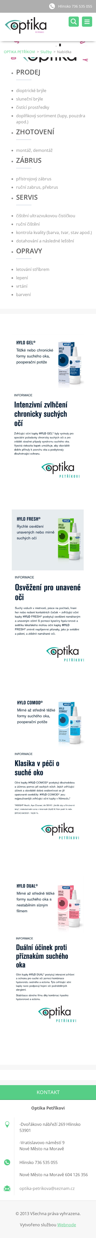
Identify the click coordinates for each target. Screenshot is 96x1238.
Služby (46, 51)
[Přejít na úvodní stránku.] (50, 27)
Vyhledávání (74, 22)
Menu (87, 22)
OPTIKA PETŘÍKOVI (19, 51)
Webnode (66, 1225)
